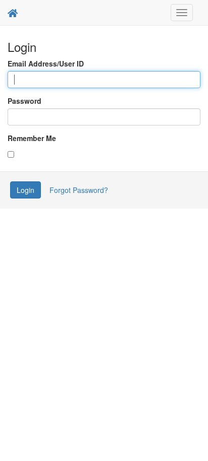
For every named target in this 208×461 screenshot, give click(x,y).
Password (24, 101)
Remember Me (32, 138)
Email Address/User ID (46, 63)
